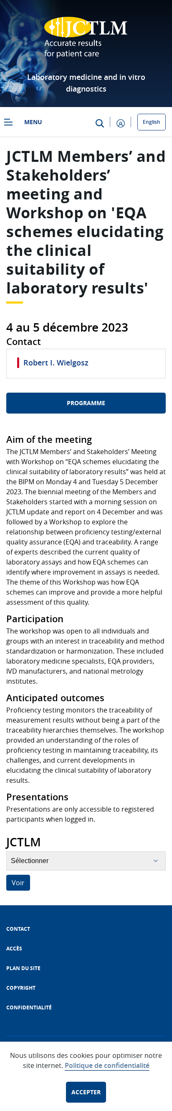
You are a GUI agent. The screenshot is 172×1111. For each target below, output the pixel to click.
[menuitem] (18, 928)
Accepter (86, 1092)
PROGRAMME (86, 403)
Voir (18, 882)
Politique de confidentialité (107, 1065)
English (151, 121)
